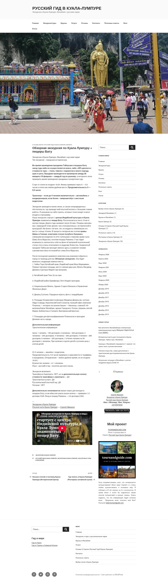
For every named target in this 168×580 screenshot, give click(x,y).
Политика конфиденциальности (87, 574)
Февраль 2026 (104, 254)
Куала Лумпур (104, 221)
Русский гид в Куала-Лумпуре (66, 8)
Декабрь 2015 (104, 306)
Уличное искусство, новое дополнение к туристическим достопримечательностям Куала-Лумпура (117, 353)
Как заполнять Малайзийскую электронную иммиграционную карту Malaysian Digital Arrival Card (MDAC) (116, 330)
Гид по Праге (36, 542)
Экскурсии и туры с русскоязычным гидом (91, 536)
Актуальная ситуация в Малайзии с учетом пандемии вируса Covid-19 (115, 361)
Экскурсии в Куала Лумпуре (44, 404)
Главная (35, 23)
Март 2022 (103, 263)
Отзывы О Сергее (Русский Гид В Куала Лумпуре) (94, 549)
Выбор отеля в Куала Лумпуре (110, 208)
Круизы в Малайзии (106, 217)
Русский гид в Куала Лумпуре (44, 407)
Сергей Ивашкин (67, 407)
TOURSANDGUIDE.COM (117, 430)
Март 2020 (103, 276)
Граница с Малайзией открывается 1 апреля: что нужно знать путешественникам (117, 345)
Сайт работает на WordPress (112, 574)
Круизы (64, 23)
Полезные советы (111, 23)
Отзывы (84, 23)
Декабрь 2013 (104, 314)
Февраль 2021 (104, 267)
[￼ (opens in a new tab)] (117, 413)
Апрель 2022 (103, 258)
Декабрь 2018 (104, 293)
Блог (125, 23)
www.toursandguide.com (115, 503)
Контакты (96, 23)
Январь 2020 (103, 284)
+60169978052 (117, 405)
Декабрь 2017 (104, 297)
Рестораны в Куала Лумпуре (109, 237)
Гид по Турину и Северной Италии (44, 545)
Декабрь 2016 (104, 301)
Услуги (74, 23)
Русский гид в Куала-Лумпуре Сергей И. (58, 145)
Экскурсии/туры (49, 23)
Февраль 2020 (104, 280)
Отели (34, 28)
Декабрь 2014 (104, 310)
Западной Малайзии (106, 213)
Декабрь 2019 (104, 288)
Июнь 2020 (103, 271)
